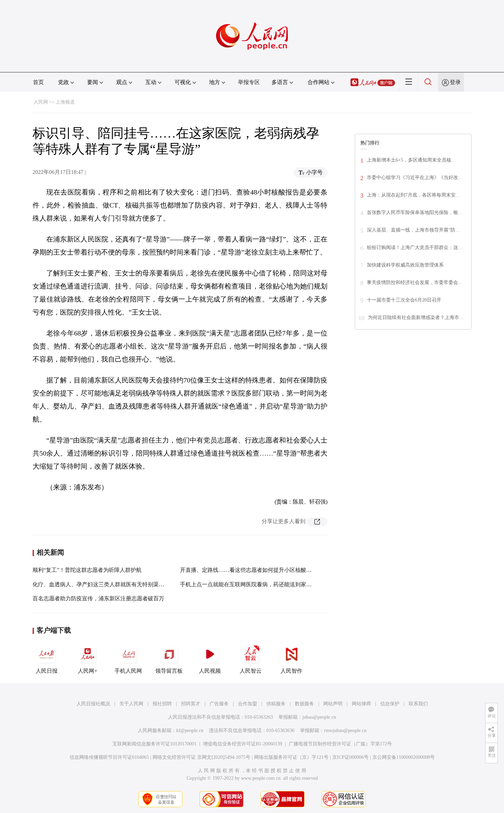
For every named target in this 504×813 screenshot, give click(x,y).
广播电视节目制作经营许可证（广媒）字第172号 (340, 743)
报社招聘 (162, 703)
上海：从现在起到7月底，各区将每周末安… (413, 195)
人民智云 (251, 671)
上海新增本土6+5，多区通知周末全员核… (411, 160)
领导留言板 (169, 671)
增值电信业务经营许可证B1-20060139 (242, 743)
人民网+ (87, 671)
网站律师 (361, 703)
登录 (455, 82)
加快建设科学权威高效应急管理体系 (405, 265)
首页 (38, 82)
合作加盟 (247, 703)
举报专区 (249, 82)
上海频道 (65, 102)
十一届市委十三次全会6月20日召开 (404, 300)
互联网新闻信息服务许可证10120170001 (154, 743)
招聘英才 (190, 703)
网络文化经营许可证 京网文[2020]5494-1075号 (201, 757)
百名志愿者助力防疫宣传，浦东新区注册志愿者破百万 (98, 598)
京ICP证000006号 (350, 757)
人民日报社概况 (93, 703)
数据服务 (304, 703)
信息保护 (389, 703)
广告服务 (219, 703)
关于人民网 (131, 703)
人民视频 (210, 671)
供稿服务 (276, 703)
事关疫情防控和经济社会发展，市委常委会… (415, 282)
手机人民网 (128, 671)
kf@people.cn (189, 730)
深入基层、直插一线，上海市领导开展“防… (413, 230)
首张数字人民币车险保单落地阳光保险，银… (415, 212)
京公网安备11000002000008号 (403, 757)
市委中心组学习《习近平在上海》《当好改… (415, 177)
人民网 (41, 102)
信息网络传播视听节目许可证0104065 (109, 757)
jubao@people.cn (319, 717)
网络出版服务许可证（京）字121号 (291, 757)
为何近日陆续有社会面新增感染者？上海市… (416, 317)
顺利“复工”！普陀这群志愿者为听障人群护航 (87, 570)
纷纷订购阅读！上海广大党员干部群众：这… (415, 247)
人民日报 (47, 671)
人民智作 (291, 671)
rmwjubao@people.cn (345, 730)
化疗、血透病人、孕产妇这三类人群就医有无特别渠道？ (101, 584)
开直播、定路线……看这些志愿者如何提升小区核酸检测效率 (254, 570)
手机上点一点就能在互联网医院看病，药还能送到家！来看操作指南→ (265, 584)
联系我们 (418, 703)
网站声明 (333, 703)
